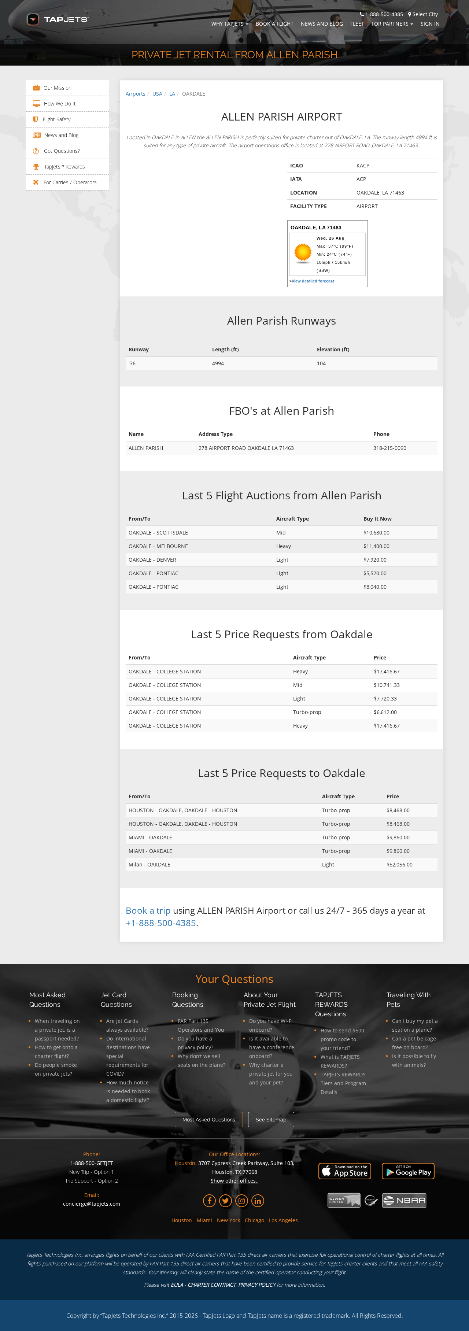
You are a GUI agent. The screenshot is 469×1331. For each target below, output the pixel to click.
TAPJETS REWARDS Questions (331, 1004)
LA (172, 93)
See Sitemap (271, 1120)
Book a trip (148, 910)
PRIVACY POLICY (256, 1284)
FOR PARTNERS (390, 23)
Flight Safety (55, 119)
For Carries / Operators (69, 182)
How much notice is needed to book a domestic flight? (128, 1091)
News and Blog (322, 23)
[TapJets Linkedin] (257, 1200)
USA (157, 93)
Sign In (430, 23)
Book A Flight (274, 23)
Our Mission (57, 87)
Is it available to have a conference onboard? (271, 1047)
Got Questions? (61, 150)
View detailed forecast (313, 281)
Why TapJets (227, 23)
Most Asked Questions (208, 1120)
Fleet (357, 23)
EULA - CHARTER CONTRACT (203, 1284)
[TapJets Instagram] (241, 1200)
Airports (135, 93)
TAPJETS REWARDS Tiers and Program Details (343, 1083)
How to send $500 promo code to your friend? (342, 1039)
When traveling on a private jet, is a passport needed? (57, 1029)
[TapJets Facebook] (209, 1200)
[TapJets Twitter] (225, 1200)
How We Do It (60, 103)
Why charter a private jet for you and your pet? (271, 1073)
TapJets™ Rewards (64, 166)
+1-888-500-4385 (161, 923)
